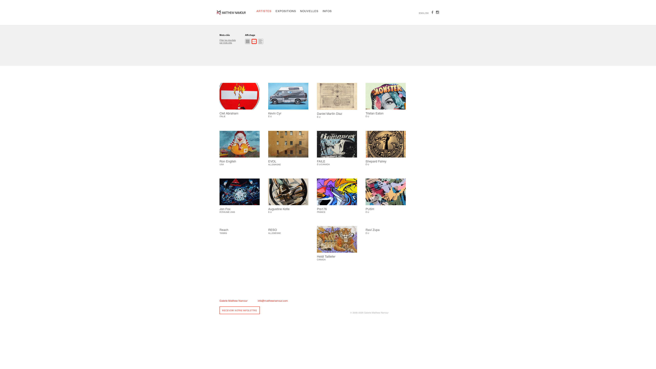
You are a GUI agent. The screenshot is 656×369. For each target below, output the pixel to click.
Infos (327, 11)
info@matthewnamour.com (273, 300)
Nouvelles (309, 11)
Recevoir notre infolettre (239, 310)
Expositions (286, 11)
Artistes (263, 11)
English (424, 13)
